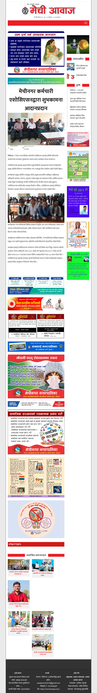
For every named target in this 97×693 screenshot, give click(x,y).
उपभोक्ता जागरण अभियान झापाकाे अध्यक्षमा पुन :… (18, 573)
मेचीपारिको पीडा (81, 75)
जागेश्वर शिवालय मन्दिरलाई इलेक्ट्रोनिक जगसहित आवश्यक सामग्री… (18, 631)
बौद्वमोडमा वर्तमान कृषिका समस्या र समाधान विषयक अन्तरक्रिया (78, 110)
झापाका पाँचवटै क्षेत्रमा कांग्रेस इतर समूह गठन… (18, 605)
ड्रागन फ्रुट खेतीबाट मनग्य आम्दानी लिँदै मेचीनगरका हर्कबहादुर (78, 101)
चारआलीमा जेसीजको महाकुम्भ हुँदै (41, 629)
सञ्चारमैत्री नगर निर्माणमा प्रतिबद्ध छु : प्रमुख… (43, 574)
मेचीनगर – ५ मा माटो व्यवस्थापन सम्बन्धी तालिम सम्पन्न (78, 93)
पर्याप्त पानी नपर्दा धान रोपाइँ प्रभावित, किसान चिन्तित (77, 127)
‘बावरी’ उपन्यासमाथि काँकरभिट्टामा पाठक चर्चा (43, 653)
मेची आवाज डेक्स (14, 147)
